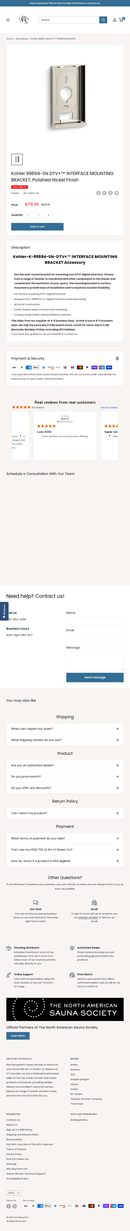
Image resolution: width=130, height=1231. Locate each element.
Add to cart (37, 226)
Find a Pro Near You (17, 1159)
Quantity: (17, 215)
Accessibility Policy (17, 1178)
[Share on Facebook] (98, 193)
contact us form (88, 917)
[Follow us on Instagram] (14, 1206)
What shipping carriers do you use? (36, 740)
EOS (73, 1074)
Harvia (74, 1084)
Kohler (15, 193)
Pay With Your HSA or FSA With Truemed (29, 1144)
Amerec (75, 1069)
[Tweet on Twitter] (110, 193)
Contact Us (13, 1120)
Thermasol (77, 1103)
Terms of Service (16, 1149)
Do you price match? (26, 776)
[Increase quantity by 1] (48, 215)
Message (73, 647)
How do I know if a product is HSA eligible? (41, 861)
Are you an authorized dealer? (32, 765)
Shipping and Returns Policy (22, 1134)
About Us (11, 1124)
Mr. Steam (76, 1094)
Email (70, 630)
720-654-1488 (16, 619)
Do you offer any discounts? (31, 788)
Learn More (18, 1035)
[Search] (103, 19)
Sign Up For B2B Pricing (19, 1129)
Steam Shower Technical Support (26, 1173)
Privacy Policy (14, 1154)
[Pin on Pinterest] (104, 193)
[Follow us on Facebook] (8, 1206)
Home (9, 38)
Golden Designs (80, 1079)
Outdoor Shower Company (86, 1099)
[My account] (114, 20)
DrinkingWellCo (79, 1120)
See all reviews (109, 407)
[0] (121, 20)
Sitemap (11, 1164)
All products (22, 38)
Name (70, 613)
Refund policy (14, 1139)
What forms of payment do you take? (38, 838)
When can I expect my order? (32, 729)
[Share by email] (116, 193)
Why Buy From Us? (16, 1168)
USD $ (11, 1193)
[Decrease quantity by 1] (28, 215)
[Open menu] (8, 20)
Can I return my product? (29, 813)
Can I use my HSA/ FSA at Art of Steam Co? (41, 850)
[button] (20, 436)
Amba (74, 1064)
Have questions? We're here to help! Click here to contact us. (65, 3)
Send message (94, 677)
